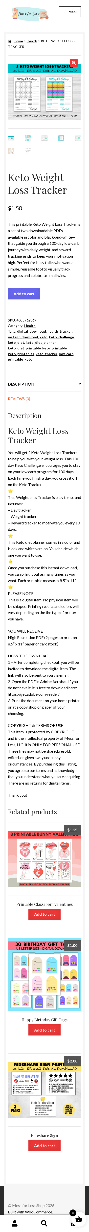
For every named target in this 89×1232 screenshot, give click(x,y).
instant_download (23, 337)
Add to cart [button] (44, 914)
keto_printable (54, 348)
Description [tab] (21, 384)
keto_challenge (61, 337)
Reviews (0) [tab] (19, 398)
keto (43, 337)
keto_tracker (46, 354)
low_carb (66, 354)
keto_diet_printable (24, 348)
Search (44, 1223)
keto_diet (16, 342)
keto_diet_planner (41, 342)
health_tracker (59, 331)
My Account (15, 1223)
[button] (74, 63)
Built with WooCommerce (30, 1211)
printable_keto (20, 359)
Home (18, 41)
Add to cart (24, 293)
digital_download (31, 331)
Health (32, 41)
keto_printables (21, 354)
